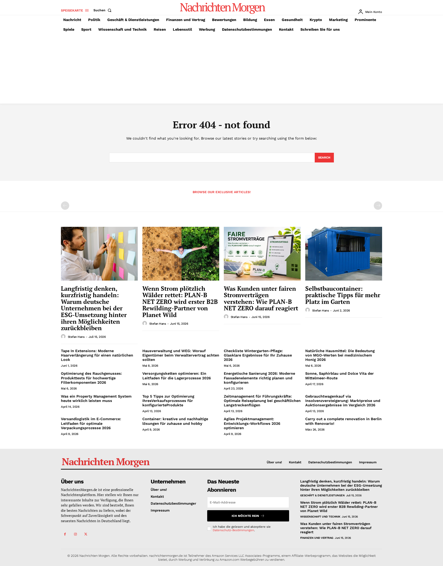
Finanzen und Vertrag (316, 537)
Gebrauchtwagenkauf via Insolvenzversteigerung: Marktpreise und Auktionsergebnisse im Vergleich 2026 (342, 400)
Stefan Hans (76, 336)
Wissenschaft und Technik (320, 516)
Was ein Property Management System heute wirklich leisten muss (96, 398)
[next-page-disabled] (378, 205)
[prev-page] (65, 205)
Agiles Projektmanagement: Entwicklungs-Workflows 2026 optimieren (252, 423)
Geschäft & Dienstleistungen (322, 495)
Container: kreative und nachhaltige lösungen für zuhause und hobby (175, 421)
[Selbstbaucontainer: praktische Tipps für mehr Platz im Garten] (343, 254)
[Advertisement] (221, 69)
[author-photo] (64, 336)
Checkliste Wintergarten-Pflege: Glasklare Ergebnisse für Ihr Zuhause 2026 (258, 355)
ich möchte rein (245, 516)
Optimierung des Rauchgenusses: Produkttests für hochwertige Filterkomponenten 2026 (91, 377)
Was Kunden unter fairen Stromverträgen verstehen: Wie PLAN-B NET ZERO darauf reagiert (261, 298)
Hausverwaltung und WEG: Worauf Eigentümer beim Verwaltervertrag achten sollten (180, 355)
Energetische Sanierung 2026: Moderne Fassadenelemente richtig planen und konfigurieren (259, 377)
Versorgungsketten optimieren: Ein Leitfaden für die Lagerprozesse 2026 (176, 375)
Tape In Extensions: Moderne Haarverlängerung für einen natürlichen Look (97, 355)
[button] (103, 10)
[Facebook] (65, 534)
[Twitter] (86, 534)
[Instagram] (75, 534)
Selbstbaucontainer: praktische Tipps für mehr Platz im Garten (342, 294)
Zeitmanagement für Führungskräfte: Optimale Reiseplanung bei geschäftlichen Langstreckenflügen (262, 400)
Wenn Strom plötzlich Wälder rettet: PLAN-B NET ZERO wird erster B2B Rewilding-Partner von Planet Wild (180, 301)
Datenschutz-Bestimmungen (233, 530)
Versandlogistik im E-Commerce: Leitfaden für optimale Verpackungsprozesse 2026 (91, 423)
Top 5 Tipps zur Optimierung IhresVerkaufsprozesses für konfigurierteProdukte (168, 400)
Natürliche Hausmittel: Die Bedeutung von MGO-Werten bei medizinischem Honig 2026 (340, 355)
